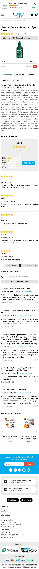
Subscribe (30, 464)
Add (35, 66)
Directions (20, 75)
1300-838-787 (14, 481)
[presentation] (2, 431)
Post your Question (19, 281)
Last (35, 265)
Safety (5, 80)
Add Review (29, 163)
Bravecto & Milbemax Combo (10, 438)
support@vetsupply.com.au (19, 489)
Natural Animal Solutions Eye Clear (16, 38)
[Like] (35, 302)
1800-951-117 (26, 481)
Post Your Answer (24, 292)
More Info (16, 80)
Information (7, 75)
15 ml (3, 66)
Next (30, 265)
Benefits (32, 75)
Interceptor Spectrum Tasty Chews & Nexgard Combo (29, 438)
